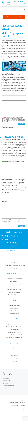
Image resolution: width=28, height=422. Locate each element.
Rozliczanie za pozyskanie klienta (15, 278)
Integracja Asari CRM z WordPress (14, 326)
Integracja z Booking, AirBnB (14, 334)
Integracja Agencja (14, 329)
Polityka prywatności (7, 378)
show (6, 39)
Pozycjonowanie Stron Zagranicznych (15, 284)
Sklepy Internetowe (14, 308)
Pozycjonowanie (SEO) (14, 281)
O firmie (15, 358)
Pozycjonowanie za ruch (14, 286)
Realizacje (14, 353)
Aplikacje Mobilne (14, 313)
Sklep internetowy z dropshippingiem (14, 337)
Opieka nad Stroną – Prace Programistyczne (14, 265)
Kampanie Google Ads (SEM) (14, 289)
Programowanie (14, 268)
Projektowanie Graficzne (14, 292)
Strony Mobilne (14, 262)
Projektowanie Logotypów (14, 294)
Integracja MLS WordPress (14, 332)
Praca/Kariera (14, 355)
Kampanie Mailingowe (14, 305)
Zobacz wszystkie (14, 344)
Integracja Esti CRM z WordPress (15, 324)
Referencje (14, 361)
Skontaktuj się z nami (14, 17)
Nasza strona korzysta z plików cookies (17, 405)
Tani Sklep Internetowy (14, 310)
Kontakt (15, 363)
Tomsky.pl (23, 400)
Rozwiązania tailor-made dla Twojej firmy (11, 375)
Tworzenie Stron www (14, 260)
